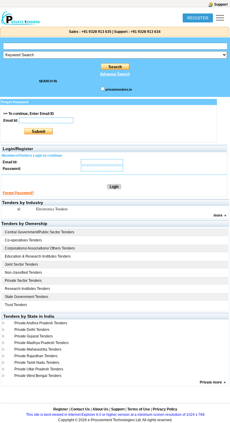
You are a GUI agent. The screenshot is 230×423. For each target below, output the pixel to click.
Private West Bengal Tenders (37, 376)
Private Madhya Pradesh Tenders (41, 343)
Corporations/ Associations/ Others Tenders (40, 248)
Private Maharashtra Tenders (37, 349)
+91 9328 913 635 (96, 32)
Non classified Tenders (23, 272)
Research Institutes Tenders (27, 289)
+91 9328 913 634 (146, 32)
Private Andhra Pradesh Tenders (40, 323)
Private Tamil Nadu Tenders (36, 362)
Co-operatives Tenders (23, 240)
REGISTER (197, 18)
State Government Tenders (26, 297)
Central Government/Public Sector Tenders (39, 232)
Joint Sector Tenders (21, 264)
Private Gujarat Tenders (33, 336)
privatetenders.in (118, 89)
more (218, 215)
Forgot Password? (18, 193)
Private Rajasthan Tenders (36, 356)
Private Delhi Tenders (31, 330)
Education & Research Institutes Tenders (38, 256)
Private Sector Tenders (23, 281)
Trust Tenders (16, 305)
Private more (211, 382)
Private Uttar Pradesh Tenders (38, 369)
